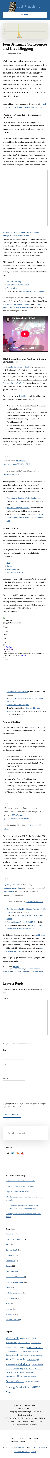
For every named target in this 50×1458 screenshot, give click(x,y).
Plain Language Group (14, 1293)
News (8, 1287)
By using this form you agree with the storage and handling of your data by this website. (25, 1105)
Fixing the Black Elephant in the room (20, 1186)
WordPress (19, 1447)
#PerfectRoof (21, 461)
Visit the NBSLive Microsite (17, 692)
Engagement (11, 1355)
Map (17, 1365)
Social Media (15, 1381)
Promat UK (33, 727)
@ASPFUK (30, 922)
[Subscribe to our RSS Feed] (18, 1153)
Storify (8, 1304)
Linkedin (20, 1359)
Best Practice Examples (14, 1239)
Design (9, 566)
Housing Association (36, 1355)
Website (5, 1079)
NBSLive (21, 969)
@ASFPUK (9, 891)
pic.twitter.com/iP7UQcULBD (17, 464)
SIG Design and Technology (21, 367)
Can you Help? (11, 1250)
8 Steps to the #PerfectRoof (13, 383)
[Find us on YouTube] (22, 1153)
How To (10, 1359)
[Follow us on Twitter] (8, 1153)
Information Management (15, 1277)
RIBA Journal (34, 969)
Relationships (11, 1376)
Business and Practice (15, 572)
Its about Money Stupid (14, 1282)
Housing (27, 1355)
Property (22, 1372)
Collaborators (22, 1347)
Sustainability (12, 569)
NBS (15, 969)
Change (16, 1343)
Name (5, 1050)
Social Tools (10, 1298)
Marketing (25, 1364)
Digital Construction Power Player (18, 1192)
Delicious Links (17, 1351)
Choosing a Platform (24, 1343)
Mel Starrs (9, 1369)
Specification (29, 1381)
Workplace (7, 971)
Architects (9, 1234)
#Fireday (19, 815)
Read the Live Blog (14, 282)
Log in (33, 1452)
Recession (30, 1372)
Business (10, 1342)
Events (16, 967)
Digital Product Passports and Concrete (20, 1181)
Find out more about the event (18, 285)
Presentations (10, 1372)
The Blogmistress (21, 1452)
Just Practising (25, 7)
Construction (10, 1255)
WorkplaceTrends (35, 971)
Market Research (37, 1365)
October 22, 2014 (11, 474)
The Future (10, 1314)
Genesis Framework (37, 1447)
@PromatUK (17, 922)
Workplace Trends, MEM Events (16, 236)
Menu (26, 15)
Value (9, 1392)
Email (5, 1064)
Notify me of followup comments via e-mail (17, 1044)
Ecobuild (35, 1351)
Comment (6, 998)
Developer (30, 1351)
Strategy (9, 1309)
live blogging (40, 935)
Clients (33, 1343)
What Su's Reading (13, 1320)
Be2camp (28, 1338)
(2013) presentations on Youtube (32, 291)
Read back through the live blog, (19, 508)
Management (11, 1365)
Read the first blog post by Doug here (17, 304)
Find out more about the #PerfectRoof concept (24, 498)
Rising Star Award (29, 1376)
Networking (17, 1368)
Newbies (26, 1369)
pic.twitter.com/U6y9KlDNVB (17, 818)
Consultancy (10, 1261)
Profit (16, 1372)
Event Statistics (12, 288)
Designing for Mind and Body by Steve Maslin (21, 232)
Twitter (35, 1387)
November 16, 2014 (35, 901)
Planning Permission (35, 1369)
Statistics (36, 1381)
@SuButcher (15, 884)
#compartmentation (12, 888)
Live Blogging (33, 1360)
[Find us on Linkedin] (13, 1153)
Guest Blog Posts (12, 1271)
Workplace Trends (19, 971)
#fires (6, 884)
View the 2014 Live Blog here (18, 705)
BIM (8, 563)
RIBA (26, 969)
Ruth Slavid (23, 396)
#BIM (12, 815)
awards (23, 1338)
